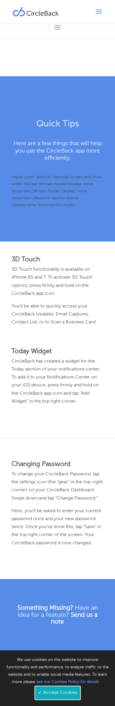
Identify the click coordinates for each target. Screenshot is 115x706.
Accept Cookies (57, 692)
